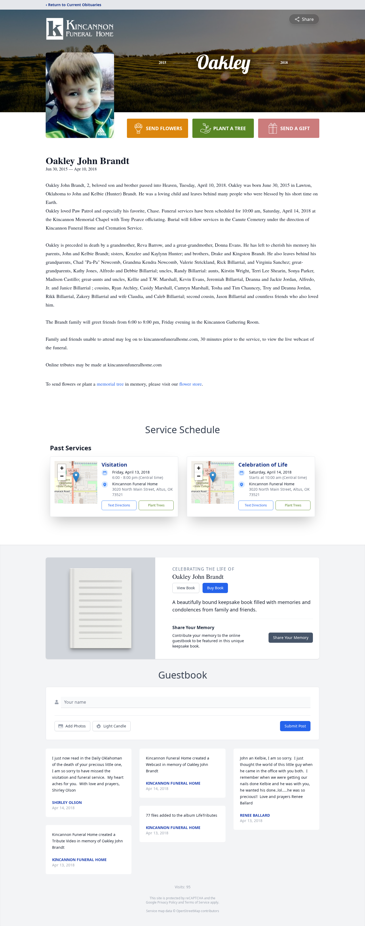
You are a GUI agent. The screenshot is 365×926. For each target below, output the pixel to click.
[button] (76, 476)
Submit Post (295, 726)
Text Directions (119, 505)
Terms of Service (197, 902)
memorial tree (110, 384)
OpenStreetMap (188, 911)
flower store (190, 384)
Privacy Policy (167, 902)
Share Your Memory (290, 637)
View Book (186, 587)
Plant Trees (156, 505)
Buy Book (215, 587)
